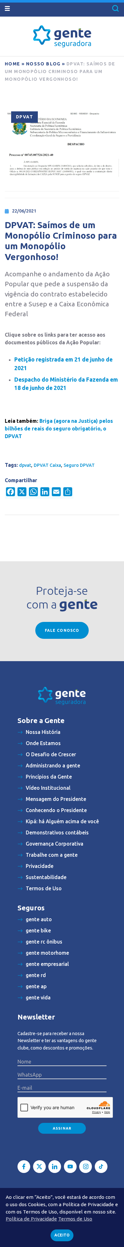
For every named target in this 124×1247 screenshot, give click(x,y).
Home (12, 63)
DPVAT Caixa (47, 465)
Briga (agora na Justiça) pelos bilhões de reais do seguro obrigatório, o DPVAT (59, 428)
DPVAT (24, 116)
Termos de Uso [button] (75, 1218)
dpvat (25, 465)
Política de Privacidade (31, 1218)
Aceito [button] (62, 1235)
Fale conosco (62, 630)
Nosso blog (43, 63)
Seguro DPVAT (79, 465)
